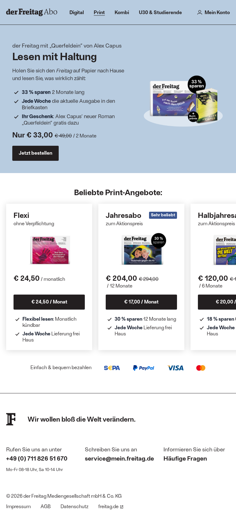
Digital (76, 12)
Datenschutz (74, 506)
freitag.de (108, 506)
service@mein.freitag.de (119, 458)
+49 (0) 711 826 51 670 (37, 458)
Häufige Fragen (185, 458)
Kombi (122, 12)
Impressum (18, 506)
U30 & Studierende (160, 12)
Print (99, 12)
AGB (46, 506)
